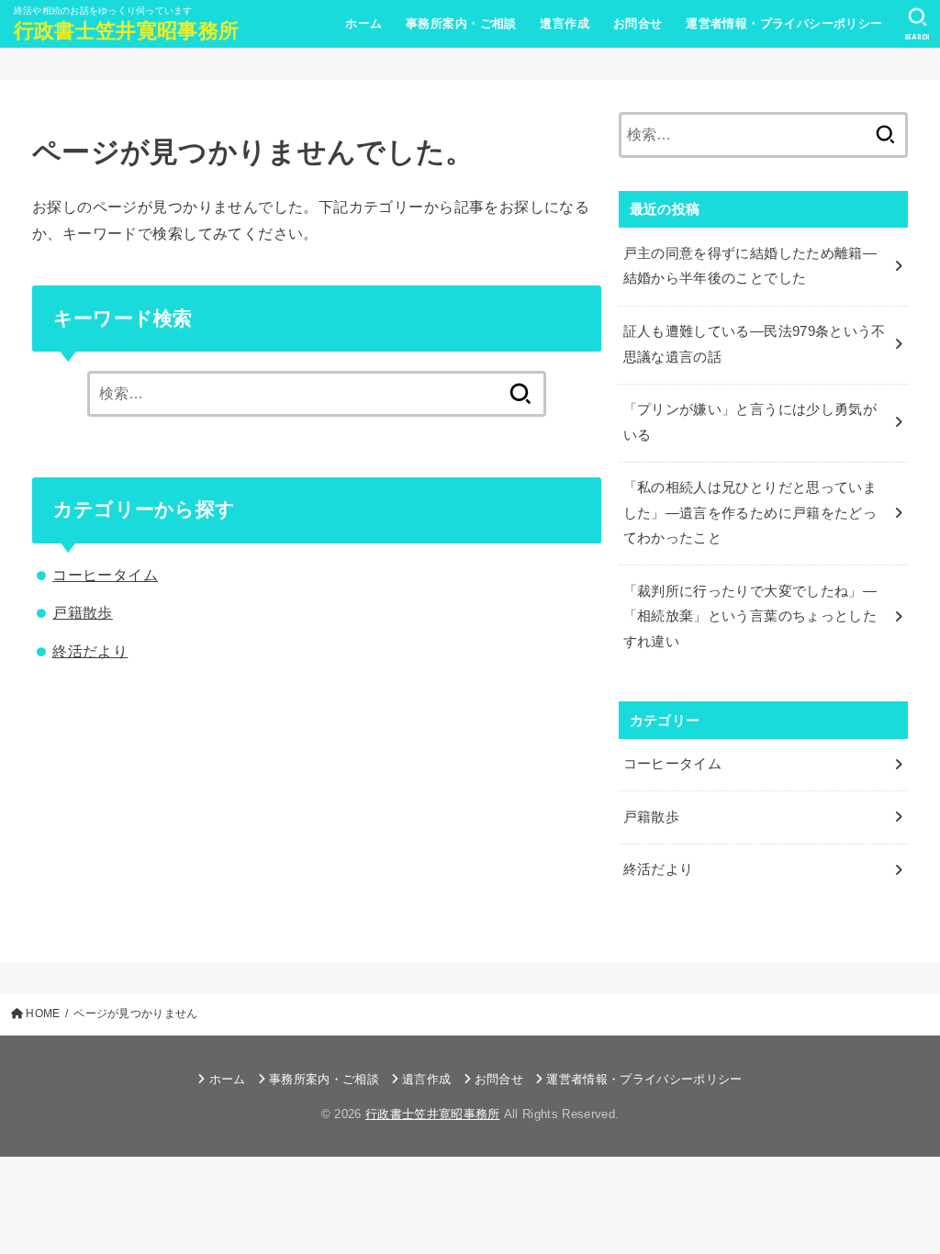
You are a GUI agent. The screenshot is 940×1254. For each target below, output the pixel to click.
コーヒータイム (105, 574)
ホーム (363, 23)
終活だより (90, 651)
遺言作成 (564, 23)
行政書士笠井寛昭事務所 (126, 30)
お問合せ (638, 23)
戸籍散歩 (82, 612)
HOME (43, 1013)
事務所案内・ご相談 (461, 23)
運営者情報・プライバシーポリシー (784, 23)
